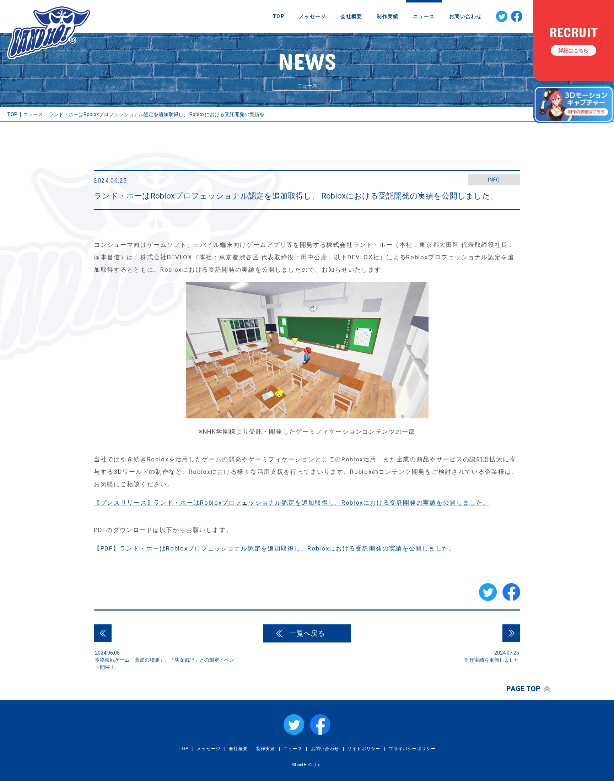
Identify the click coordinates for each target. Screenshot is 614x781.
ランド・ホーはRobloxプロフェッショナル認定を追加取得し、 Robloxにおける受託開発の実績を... (158, 114)
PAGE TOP (523, 689)
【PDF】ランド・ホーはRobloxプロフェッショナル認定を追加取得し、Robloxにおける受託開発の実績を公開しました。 (275, 548)
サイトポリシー (364, 748)
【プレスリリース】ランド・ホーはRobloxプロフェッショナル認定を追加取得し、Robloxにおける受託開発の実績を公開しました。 (292, 502)
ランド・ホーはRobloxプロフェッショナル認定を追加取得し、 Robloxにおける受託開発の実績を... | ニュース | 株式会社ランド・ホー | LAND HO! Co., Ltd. (49, 32)
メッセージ (312, 16)
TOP (278, 16)
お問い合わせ (465, 16)
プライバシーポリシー (412, 748)
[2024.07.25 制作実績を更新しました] (511, 633)
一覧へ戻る (307, 633)
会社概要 (351, 16)
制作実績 (388, 16)
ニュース (424, 16)
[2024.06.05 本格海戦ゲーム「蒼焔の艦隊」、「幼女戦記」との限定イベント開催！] (103, 633)
